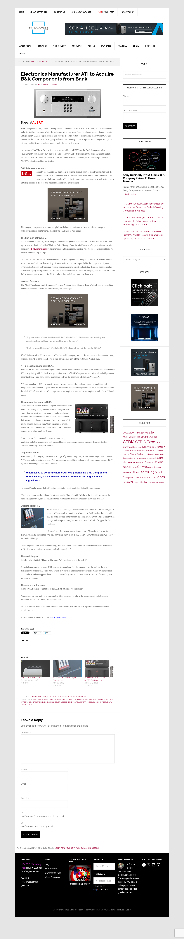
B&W (138, 437)
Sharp (126, 477)
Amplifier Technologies (43, 699)
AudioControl (129, 437)
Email (24, 784)
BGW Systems (90, 699)
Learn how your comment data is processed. (77, 848)
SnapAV (143, 477)
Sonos (160, 477)
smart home (134, 477)
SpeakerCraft (153, 483)
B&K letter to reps (39, 248)
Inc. (29, 702)
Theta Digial (107, 702)
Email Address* (130, 110)
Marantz (150, 462)
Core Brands (138, 447)
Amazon (140, 432)
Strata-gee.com (38, 28)
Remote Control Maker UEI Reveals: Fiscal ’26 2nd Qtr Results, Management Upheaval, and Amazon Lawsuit (143, 235)
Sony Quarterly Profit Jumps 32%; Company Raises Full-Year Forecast (144, 178)
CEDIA (129, 441)
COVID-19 (149, 447)
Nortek (127, 466)
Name (24, 769)
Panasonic (151, 467)
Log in (48, 864)
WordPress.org (52, 877)
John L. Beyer (54, 702)
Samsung (147, 472)
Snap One (151, 477)
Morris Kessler (88, 702)
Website (25, 798)
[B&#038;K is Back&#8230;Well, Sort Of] (35, 668)
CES (158, 442)
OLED (134, 467)
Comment (26, 732)
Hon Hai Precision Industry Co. (144, 458)
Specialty (82, 697)
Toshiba (161, 483)
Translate (103, 889)
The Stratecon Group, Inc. (95, 910)
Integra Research (40, 702)
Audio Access (62, 699)
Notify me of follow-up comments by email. (43, 816)
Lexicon (64, 702)
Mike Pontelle (74, 702)
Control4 (127, 447)
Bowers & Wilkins (149, 437)
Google (146, 454)
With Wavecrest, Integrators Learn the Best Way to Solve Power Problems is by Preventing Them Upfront (143, 221)
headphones (154, 454)
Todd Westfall (27, 705)
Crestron (101, 699)
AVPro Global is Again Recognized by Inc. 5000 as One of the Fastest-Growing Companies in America (143, 207)
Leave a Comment (50, 84)
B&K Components (76, 699)
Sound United (139, 482)
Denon (126, 451)
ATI (55, 699)
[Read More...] (129, 194)
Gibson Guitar (136, 454)
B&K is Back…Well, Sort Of (32, 677)
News (64, 697)
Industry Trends (39, 697)
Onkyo (98, 702)
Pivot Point (72, 697)
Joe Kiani (139, 462)
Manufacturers (54, 697)
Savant (158, 472)
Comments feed (53, 873)
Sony (127, 482)
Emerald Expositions (139, 450)
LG (145, 462)
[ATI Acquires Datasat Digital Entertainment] (67, 668)
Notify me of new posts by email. (37, 826)
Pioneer (137, 472)
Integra (132, 462)
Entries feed (51, 868)
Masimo (158, 462)
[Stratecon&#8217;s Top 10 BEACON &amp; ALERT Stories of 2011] (99, 668)
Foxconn (153, 451)
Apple (149, 432)
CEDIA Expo (145, 442)
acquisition (129, 432)
